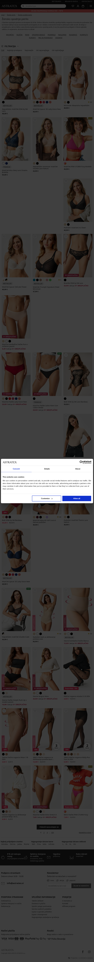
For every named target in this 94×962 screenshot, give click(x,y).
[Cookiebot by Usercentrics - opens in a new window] (81, 462)
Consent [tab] (16, 469)
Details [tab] (47, 469)
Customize (45, 498)
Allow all (76, 498)
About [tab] (77, 469)
